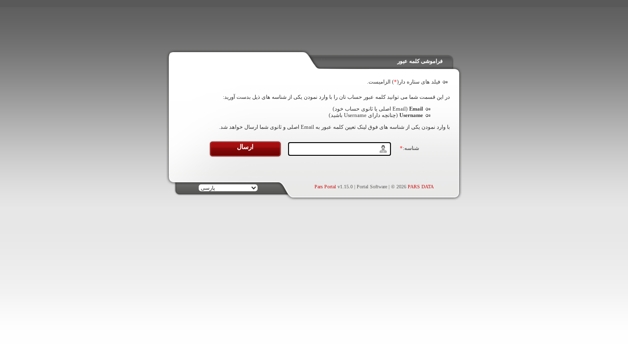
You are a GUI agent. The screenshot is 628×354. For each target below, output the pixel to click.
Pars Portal (325, 186)
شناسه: (409, 148)
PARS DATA (421, 186)
